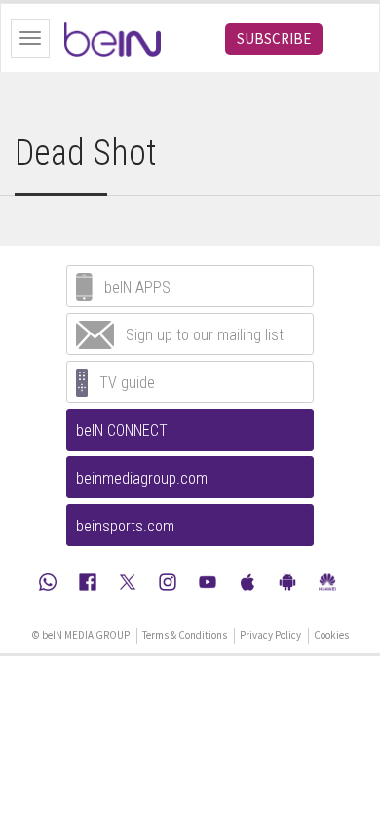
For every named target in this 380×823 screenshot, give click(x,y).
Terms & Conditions (184, 635)
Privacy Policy (270, 635)
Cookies (331, 635)
